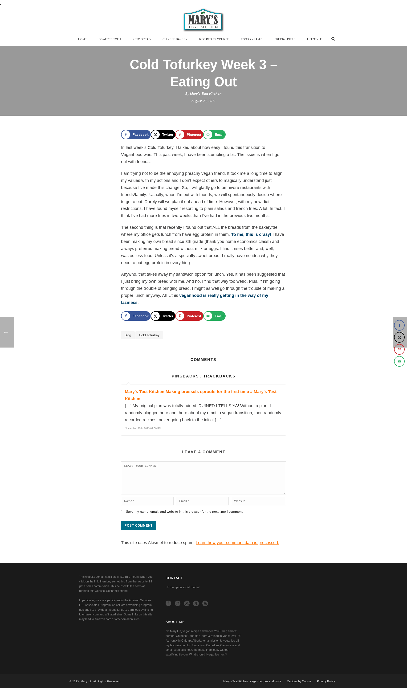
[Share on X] (399, 337)
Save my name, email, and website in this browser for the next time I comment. (185, 511)
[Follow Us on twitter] (196, 604)
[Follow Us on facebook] (168, 604)
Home (82, 39)
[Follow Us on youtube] (205, 604)
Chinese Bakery (175, 39)
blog (128, 335)
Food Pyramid (252, 39)
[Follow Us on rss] (187, 604)
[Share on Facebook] (399, 325)
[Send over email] (399, 361)
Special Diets (284, 39)
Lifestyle (314, 39)
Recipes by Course (214, 39)
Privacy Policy (326, 681)
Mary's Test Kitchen (206, 93)
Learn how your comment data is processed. (237, 542)
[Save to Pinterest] (399, 349)
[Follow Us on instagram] (177, 604)
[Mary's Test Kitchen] (203, 20)
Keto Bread (142, 39)
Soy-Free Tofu (109, 39)
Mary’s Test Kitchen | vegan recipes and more (252, 681)
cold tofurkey (149, 335)
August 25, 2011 (203, 101)
